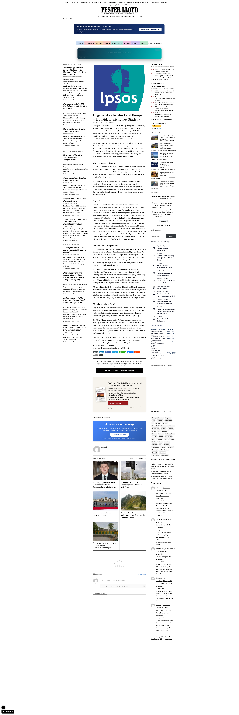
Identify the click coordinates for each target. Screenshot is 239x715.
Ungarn (174, 150)
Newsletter (135, 43)
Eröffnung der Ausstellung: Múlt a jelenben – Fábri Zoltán (165, 258)
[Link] (122, 586)
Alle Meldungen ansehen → (159, 79)
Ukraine (154, 449)
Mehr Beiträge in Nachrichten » (138, 458)
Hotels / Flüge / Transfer (124, 2)
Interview (127, 43)
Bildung (153, 178)
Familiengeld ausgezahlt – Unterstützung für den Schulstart (167, 173)
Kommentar (165, 431)
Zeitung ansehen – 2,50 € (118, 403)
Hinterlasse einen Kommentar (72, 99)
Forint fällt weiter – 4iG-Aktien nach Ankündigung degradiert (74, 250)
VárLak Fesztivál (162, 288)
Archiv (150, 43)
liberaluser (159, 578)
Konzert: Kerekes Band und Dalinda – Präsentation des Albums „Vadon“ (166, 311)
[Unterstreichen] (106, 586)
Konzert (154, 434)
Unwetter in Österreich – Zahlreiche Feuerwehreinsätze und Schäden (165, 98)
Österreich (172, 169)
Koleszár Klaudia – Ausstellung (163, 249)
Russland (154, 442)
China (153, 420)
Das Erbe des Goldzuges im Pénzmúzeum (162, 359)
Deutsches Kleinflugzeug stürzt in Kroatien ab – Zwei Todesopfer (164, 103)
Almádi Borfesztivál (156, 331)
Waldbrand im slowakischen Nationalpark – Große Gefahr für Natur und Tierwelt (133, 515)
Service (143, 43)
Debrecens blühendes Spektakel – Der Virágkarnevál (72, 157)
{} (125, 586)
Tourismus (170, 447)
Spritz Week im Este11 (157, 337)
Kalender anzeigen (156, 325)
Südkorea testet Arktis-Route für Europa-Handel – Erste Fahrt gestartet (75, 300)
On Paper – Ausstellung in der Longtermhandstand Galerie (158, 355)
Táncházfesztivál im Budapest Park (163, 320)
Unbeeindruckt (159, 217)
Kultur (107, 43)
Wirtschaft (99, 43)
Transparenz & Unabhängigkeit (151, 2)
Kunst (172, 434)
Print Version (158, 43)
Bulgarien (168, 418)
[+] (128, 586)
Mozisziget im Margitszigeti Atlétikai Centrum (157, 343)
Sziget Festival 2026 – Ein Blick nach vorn (74, 200)
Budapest (81, 43)
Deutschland (168, 420)
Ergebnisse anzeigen (163, 225)
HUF (161, 411)
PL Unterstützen (8, 711)
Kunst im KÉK (155, 352)
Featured (157, 423)
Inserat (172, 426)
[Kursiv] (104, 586)
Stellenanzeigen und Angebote (98, 2)
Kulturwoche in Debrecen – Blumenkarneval (158, 339)
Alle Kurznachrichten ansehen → (161, 119)
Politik (172, 439)
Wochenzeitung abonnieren (150, 31)
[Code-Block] (120, 586)
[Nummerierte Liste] (112, 586)
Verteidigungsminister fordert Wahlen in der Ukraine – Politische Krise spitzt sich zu (74, 70)
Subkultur (166, 444)
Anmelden (142, 574)
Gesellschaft (172, 177)
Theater (163, 447)
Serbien (167, 442)
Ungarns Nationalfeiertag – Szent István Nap (75, 130)
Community (160, 420)
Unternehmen (112, 2)
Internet (163, 428)
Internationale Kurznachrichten (158, 85)
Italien (154, 431)
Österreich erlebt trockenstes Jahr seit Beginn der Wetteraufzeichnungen (104, 545)
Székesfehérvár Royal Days (157, 334)
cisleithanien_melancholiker (165, 549)
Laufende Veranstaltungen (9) (161, 329)
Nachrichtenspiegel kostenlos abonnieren (119, 370)
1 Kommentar (68, 125)
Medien (161, 436)
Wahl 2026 (154, 452)
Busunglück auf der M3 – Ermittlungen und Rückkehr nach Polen (75, 106)
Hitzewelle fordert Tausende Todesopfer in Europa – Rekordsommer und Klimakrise (164, 108)
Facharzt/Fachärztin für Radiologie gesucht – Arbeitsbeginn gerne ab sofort (163, 466)
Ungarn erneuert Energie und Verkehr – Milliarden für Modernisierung (74, 327)
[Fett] (101, 586)
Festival (165, 423)
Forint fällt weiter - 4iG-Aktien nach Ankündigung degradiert (165, 70)
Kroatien (160, 434)
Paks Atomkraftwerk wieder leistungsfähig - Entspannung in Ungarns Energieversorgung (164, 75)
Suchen (171, 236)
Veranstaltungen (117, 43)
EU (151, 188)
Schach (161, 442)
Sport (160, 444)
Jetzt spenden (150, 27)
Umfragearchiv (156, 230)
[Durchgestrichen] (109, 586)
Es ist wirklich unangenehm (163, 203)
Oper (153, 439)
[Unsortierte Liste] (114, 586)
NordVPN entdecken (119, 435)
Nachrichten (89, 43)
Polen (166, 439)
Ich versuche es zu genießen (163, 210)
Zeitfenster (164, 455)
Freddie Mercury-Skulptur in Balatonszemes (156, 348)
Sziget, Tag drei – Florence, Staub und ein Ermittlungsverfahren (75, 221)
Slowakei (154, 444)
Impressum (164, 2)
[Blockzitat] (117, 586)
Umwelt (168, 150)
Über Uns (72, 2)
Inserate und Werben (82, 2)
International (155, 159)
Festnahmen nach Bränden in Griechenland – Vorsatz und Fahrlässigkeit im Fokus (163, 114)
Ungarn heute (156, 64)
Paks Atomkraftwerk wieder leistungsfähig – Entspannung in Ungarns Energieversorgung (74, 276)
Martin (158, 605)
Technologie (155, 447)
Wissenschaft (155, 455)
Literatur (154, 436)
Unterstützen (136, 2)
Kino (159, 431)
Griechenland (164, 426)
